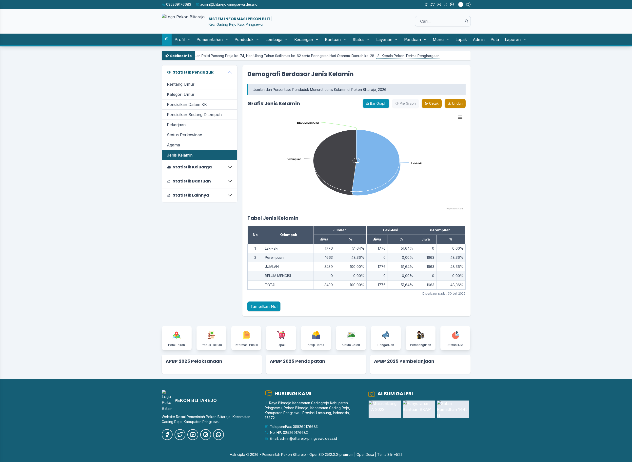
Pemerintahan (210, 39)
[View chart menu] (460, 117)
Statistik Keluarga (192, 167)
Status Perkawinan (184, 134)
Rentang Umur (181, 84)
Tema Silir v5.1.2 (389, 454)
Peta (495, 39)
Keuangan (303, 39)
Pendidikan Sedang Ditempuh (194, 114)
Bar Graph (377, 103)
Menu (438, 39)
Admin (479, 39)
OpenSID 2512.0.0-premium (331, 454)
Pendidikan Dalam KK (187, 104)
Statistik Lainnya (191, 195)
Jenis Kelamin (180, 155)
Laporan (513, 39)
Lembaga (273, 39)
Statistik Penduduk (193, 72)
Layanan (384, 39)
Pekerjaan (176, 124)
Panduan (412, 39)
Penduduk (244, 39)
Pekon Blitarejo (293, 454)
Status (358, 39)
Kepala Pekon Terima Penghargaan (393, 56)
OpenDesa (365, 454)
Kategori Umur (181, 94)
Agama (173, 144)
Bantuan (333, 39)
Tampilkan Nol (263, 306)
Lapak (461, 39)
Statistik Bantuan (192, 181)
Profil (180, 39)
